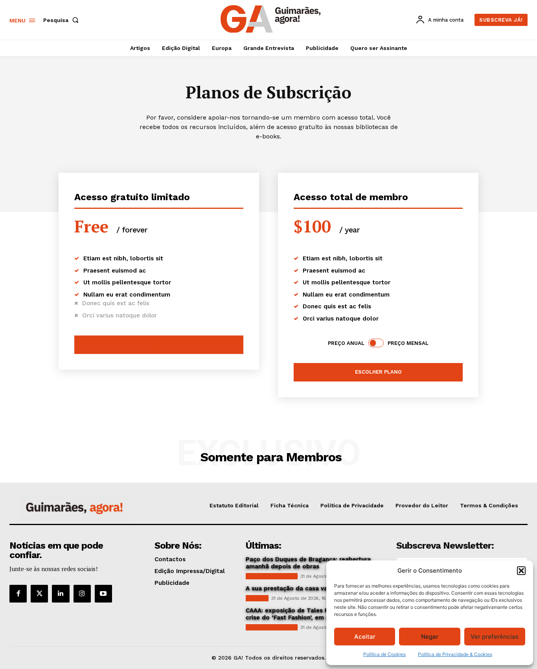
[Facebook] (18, 593)
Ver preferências (495, 636)
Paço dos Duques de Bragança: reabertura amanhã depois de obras (308, 563)
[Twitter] (39, 593)
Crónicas (257, 598)
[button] (521, 571)
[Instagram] (82, 593)
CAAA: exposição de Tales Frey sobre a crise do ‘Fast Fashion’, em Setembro (304, 614)
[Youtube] (103, 593)
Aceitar (364, 636)
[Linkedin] (60, 593)
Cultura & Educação (272, 576)
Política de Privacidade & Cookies (455, 654)
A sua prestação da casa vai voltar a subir (308, 588)
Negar (429, 636)
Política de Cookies (384, 654)
